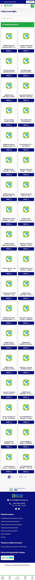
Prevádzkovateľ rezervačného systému (12, 518)
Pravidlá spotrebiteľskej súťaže (9, 528)
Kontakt (3, 537)
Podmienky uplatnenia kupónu (9, 531)
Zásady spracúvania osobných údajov (11, 524)
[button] (10, 578)
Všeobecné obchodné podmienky (10, 521)
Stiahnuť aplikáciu (6, 534)
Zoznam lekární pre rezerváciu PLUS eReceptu (14, 546)
